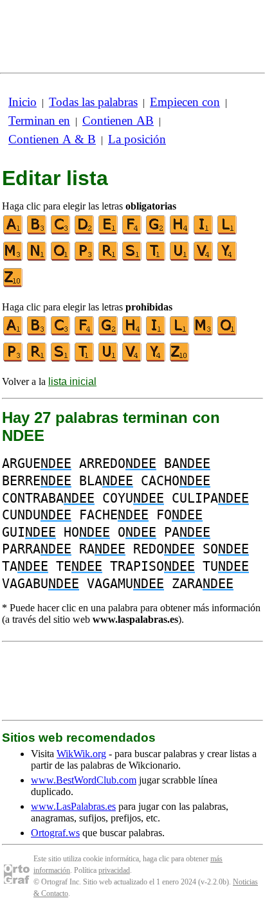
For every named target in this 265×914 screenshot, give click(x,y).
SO (226, 549)
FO (179, 515)
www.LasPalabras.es (73, 806)
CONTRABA (48, 498)
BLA (106, 480)
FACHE (114, 515)
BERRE (36, 480)
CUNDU (36, 515)
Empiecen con (185, 102)
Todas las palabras (93, 102)
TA (25, 566)
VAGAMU (125, 583)
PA (187, 532)
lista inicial (72, 381)
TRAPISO (152, 566)
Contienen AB (118, 120)
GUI (29, 532)
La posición (137, 139)
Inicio (22, 102)
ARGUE (36, 463)
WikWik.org (81, 753)
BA (187, 463)
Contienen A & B (52, 139)
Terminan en (39, 120)
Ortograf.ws (55, 832)
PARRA (36, 549)
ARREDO (117, 463)
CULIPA (210, 498)
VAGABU (40, 583)
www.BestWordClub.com (83, 780)
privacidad (114, 870)
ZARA (202, 583)
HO (87, 532)
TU (226, 566)
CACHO (175, 480)
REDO (164, 549)
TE (79, 566)
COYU (133, 498)
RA (102, 549)
